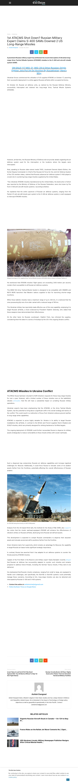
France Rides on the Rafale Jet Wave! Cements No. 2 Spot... (43, 730)
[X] (36, 52)
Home (8, 34)
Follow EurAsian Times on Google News (22, 587)
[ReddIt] (45, 52)
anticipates (17, 401)
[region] (39, 20)
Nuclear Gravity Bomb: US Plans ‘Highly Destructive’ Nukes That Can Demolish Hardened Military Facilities (58, 673)
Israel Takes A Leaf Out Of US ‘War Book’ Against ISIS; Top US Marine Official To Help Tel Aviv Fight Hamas (22, 673)
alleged (68, 560)
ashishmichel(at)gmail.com (33, 584)
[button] (10, 3)
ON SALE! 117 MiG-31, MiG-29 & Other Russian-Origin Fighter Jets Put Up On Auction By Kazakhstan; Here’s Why (39, 70)
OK (67, 779)
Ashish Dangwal (13, 47)
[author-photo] (39, 691)
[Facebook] (32, 52)
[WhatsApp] (41, 52)
